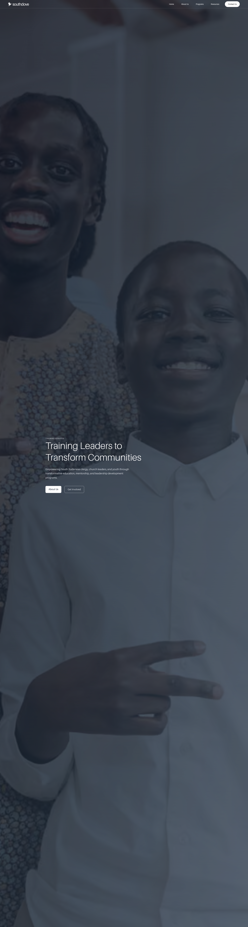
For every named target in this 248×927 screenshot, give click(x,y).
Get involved (74, 489)
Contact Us (232, 4)
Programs (200, 4)
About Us (185, 4)
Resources (215, 4)
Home (171, 4)
